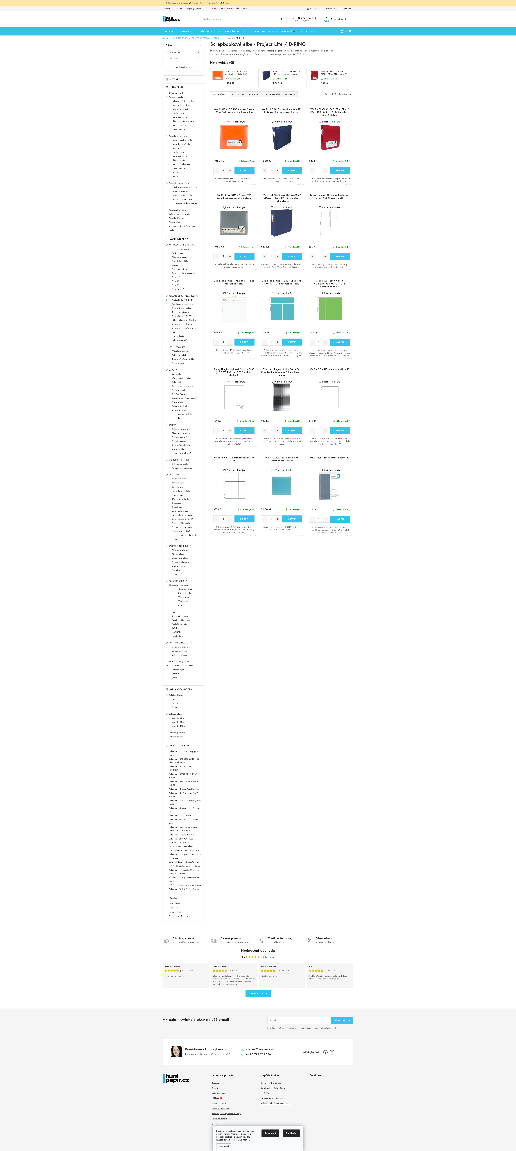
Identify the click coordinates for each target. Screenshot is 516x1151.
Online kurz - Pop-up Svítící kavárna (184, 789)
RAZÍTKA (172, 425)
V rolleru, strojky (185, 597)
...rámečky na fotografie (182, 199)
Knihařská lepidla (176, 736)
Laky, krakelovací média (182, 515)
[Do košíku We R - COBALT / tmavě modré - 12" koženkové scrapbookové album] (292, 170)
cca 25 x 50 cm (178, 718)
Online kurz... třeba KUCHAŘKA (182, 834)
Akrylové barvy (178, 482)
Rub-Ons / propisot (180, 394)
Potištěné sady (178, 363)
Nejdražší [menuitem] (253, 94)
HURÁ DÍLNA (176, 87)
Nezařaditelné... (178, 636)
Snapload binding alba (181, 308)
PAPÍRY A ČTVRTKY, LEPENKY (181, 244)
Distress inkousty (178, 554)
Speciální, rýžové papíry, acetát (185, 273)
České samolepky (176, 97)
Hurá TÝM (265, 1093)
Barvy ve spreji (178, 486)
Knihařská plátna (175, 714)
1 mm (174, 699)
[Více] (345, 31)
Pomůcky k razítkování (181, 453)
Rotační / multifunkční (181, 445)
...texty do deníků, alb (181, 144)
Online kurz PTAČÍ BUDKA (180, 815)
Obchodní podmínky (220, 1108)
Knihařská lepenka (176, 695)
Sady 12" (176, 277)
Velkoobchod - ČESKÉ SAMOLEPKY (276, 1103)
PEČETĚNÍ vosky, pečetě (179, 661)
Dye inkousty (177, 570)
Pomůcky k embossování (182, 468)
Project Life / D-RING (182, 300)
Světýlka (175, 628)
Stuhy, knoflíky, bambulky (182, 414)
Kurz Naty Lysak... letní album (181, 846)
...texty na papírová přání (182, 140)
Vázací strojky (178, 669)
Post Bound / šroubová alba (184, 304)
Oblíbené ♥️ (211, 8)
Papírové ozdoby (179, 390)
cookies (231, 1130)
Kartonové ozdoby (179, 410)
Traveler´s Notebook (180, 312)
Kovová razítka (178, 449)
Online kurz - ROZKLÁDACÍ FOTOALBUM (180, 768)
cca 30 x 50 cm (179, 722)
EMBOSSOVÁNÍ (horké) (179, 460)
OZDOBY (173, 370)
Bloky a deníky (178, 336)
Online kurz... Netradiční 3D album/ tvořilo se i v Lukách (184, 872)
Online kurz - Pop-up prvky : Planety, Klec (184, 810)
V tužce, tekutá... (185, 601)
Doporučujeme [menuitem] (220, 94)
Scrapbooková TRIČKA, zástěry (182, 226)
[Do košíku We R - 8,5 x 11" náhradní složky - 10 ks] (340, 430)
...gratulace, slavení (180, 109)
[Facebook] (325, 1052)
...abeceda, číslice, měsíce (183, 101)
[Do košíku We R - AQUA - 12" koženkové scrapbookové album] (292, 518)
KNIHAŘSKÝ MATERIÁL (182, 689)
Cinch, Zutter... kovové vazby (181, 665)
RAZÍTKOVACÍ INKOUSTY (180, 546)
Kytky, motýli (177, 382)
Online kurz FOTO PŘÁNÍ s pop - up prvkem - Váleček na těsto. (184, 829)
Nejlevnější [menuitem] (238, 94)
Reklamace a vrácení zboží (272, 1098)
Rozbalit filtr (182, 67)
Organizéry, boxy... (180, 616)
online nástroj (242, 1139)
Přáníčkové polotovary (181, 351)
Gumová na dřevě (179, 437)
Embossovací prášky (180, 464)
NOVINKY (175, 79)
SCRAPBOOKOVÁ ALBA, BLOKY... (183, 296)
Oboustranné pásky (186, 589)
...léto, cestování (178, 160)
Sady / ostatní (178, 289)
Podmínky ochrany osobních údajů (226, 1113)
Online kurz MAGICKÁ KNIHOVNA (184, 889)
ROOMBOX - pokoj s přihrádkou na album (184, 879)
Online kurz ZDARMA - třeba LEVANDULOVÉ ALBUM (181, 840)
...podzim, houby (179, 125)
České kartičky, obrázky (178, 218)
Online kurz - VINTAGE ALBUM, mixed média (185, 802)
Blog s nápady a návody (271, 1083)
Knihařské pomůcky (177, 732)
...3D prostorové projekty (182, 195)
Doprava (166, 8)
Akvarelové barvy (179, 478)
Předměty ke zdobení (181, 531)
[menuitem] (170, 31)
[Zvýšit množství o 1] (229, 170)
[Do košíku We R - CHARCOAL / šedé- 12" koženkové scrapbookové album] (244, 256)
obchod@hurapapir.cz (260, 1049)
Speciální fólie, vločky (181, 523)
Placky (171, 230)
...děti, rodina (177, 148)
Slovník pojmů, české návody (273, 1088)
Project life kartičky (180, 261)
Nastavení (224, 1146)
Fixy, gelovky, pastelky (181, 491)
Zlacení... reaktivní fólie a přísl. (184, 535)
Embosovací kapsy (179, 655)
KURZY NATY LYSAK (180, 745)
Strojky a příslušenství (181, 646)
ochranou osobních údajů (325, 1028)
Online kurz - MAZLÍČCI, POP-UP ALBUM (183, 776)
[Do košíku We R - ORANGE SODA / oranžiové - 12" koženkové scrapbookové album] (244, 170)
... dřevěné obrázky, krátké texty (185, 203)
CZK (312, 8)
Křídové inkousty (179, 566)
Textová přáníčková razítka (183, 359)
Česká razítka (174, 222)
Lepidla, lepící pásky (180, 585)
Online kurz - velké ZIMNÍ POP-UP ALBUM (183, 783)
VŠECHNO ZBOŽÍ (179, 239)
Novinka (184, 58)
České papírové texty (177, 210)
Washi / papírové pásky (181, 378)
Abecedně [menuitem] (290, 94)
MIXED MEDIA (175, 474)
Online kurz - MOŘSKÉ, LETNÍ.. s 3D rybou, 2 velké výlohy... (184, 761)
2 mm (174, 707)
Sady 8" (175, 281)
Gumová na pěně (179, 441)
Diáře (174, 332)
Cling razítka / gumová (181, 433)
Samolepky (176, 374)
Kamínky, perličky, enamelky (183, 386)
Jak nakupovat (217, 1123)
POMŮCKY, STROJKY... (178, 581)
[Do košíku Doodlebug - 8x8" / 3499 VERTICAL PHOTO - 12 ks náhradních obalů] (292, 342)
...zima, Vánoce (178, 129)
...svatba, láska (178, 113)
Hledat (283, 19)
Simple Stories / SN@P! (182, 316)
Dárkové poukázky (176, 93)
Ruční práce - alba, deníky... (180, 214)
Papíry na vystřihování (181, 269)
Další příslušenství (179, 340)
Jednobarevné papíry (180, 249)
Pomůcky (176, 539)
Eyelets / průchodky (180, 406)
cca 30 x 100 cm (179, 726)
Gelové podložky (179, 507)
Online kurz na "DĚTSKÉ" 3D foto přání (183, 821)
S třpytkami (183, 605)
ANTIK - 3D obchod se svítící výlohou (184, 866)
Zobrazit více (258, 993)
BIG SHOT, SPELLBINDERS (180, 642)
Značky (173, 898)
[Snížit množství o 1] (217, 170)
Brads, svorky (177, 402)
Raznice (175, 612)
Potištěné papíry (178, 253)
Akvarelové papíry (179, 257)
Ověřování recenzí (219, 1118)
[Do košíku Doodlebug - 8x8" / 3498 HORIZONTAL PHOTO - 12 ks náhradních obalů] (340, 342)
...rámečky (176, 176)
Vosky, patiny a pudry (181, 511)
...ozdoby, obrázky (179, 172)
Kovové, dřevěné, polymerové (184, 398)
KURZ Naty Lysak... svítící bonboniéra (184, 850)
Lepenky (175, 265)
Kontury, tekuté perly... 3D (182, 519)
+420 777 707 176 (305, 18)
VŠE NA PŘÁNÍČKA (177, 347)
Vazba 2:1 (176, 673)
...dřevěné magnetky (180, 191)
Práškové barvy (178, 495)
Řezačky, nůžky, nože (181, 620)
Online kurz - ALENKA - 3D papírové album (184, 753)
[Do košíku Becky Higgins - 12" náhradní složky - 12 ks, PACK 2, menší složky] (340, 256)
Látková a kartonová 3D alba (184, 320)
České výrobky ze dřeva (179, 183)
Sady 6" (175, 285)
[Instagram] (332, 1052)
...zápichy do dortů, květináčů (184, 187)
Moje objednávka (194, 8)
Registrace (347, 8)
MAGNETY (176, 632)
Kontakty (178, 8)
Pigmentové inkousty (180, 562)
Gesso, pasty (177, 503)
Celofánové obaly (179, 355)
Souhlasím (291, 1133)
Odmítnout (270, 1133)
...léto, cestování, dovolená (183, 121)
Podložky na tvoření (180, 624)
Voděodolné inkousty (180, 558)
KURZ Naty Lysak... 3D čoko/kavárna (184, 862)
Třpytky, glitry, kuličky (181, 499)
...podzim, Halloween (181, 164)
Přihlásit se (342, 1020)
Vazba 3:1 (176, 677)
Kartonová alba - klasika (182, 324)
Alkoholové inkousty (180, 550)
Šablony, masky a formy (182, 527)
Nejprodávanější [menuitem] (272, 94)
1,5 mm (175, 703)
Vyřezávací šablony (180, 651)
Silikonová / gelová (180, 429)
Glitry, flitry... (177, 418)
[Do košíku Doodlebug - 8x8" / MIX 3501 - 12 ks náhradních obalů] (244, 342)
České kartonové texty (178, 136)
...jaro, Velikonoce (179, 117)
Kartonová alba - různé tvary (184, 328)
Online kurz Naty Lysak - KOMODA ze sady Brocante (185, 856)
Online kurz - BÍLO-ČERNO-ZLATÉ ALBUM (183, 795)
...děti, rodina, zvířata (181, 105)
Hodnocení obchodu (230, 8)
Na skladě (184, 52)
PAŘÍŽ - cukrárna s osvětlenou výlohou (185, 885)
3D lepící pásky (184, 593)
